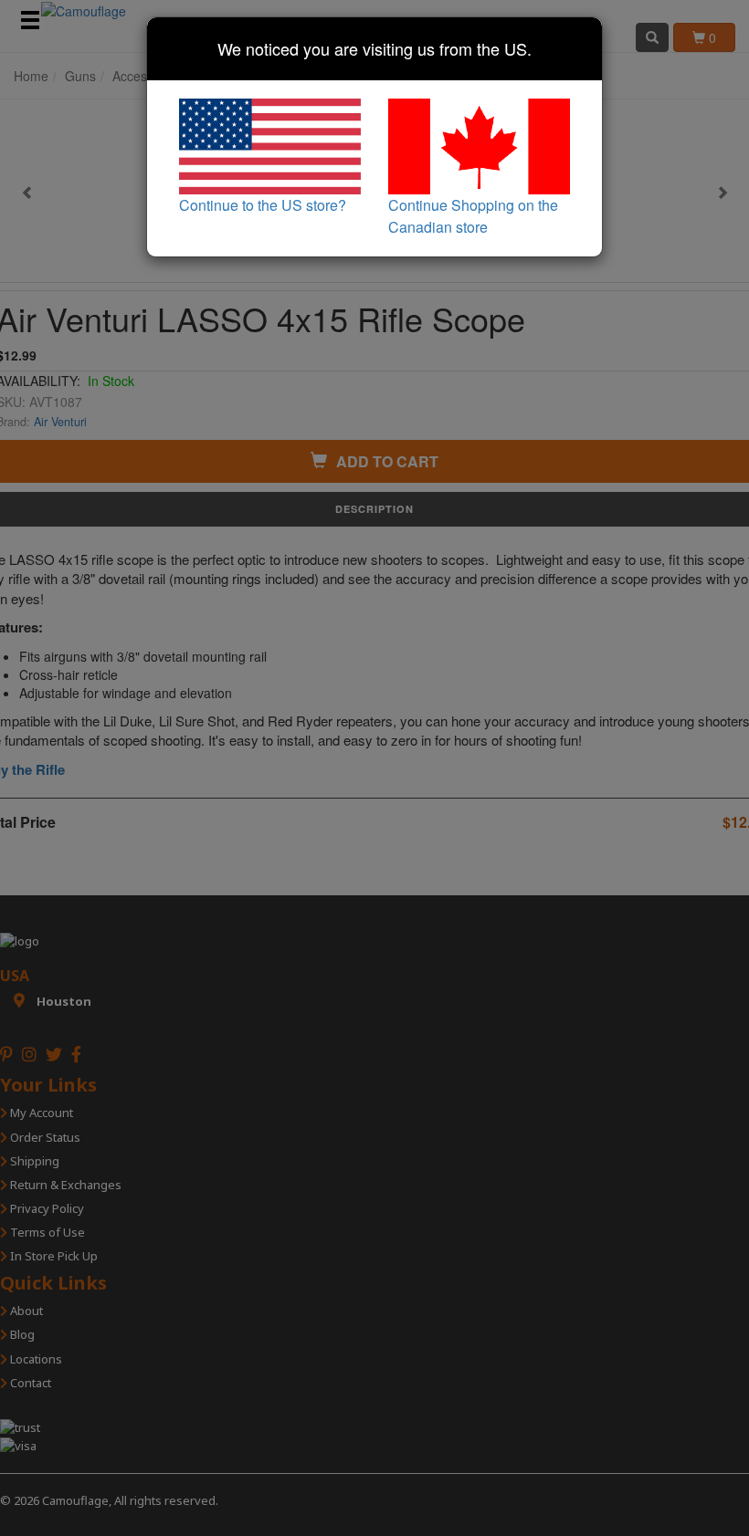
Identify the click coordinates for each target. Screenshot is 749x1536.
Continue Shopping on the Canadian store (473, 215)
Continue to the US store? (262, 204)
